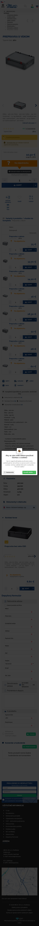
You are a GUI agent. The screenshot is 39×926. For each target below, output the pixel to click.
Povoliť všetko (28, 472)
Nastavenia (10, 472)
